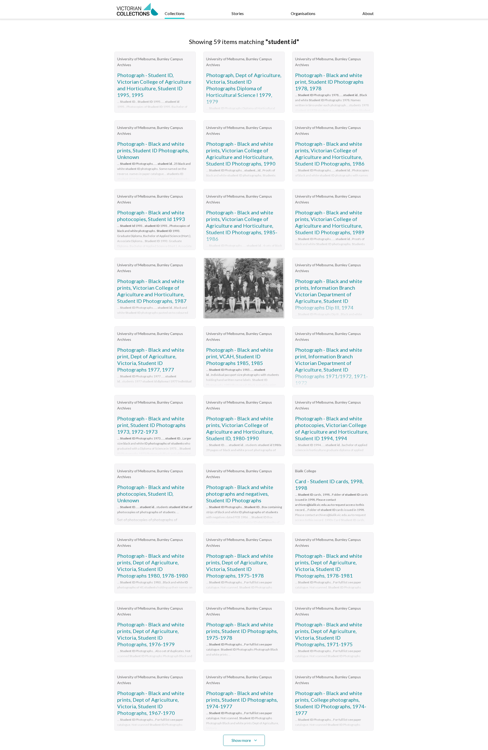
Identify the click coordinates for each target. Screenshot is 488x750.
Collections (175, 13)
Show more (241, 740)
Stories (238, 13)
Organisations (303, 13)
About (368, 13)
